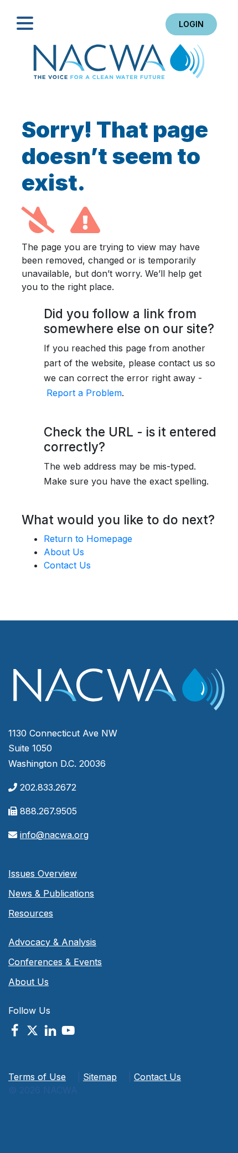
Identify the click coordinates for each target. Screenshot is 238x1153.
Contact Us (67, 565)
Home (119, 65)
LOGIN (191, 24)
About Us (64, 551)
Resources (30, 913)
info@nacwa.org (54, 834)
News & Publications (51, 893)
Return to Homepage (88, 538)
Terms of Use (37, 1076)
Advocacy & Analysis (52, 941)
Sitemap (100, 1076)
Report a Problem (84, 392)
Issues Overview (42, 873)
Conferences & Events (55, 961)
